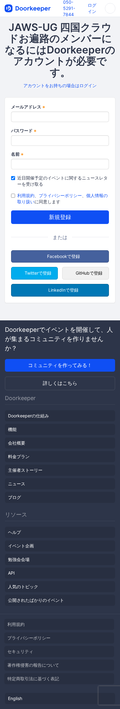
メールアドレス (28, 107)
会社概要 (16, 442)
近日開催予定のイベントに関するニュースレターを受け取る (62, 181)
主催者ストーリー (25, 470)
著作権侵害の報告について (33, 665)
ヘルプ (14, 532)
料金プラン (19, 456)
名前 (17, 154)
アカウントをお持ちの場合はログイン (60, 85)
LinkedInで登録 (63, 290)
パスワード (24, 131)
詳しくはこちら (60, 383)
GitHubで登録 (89, 273)
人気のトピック (23, 586)
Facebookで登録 (63, 256)
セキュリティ (20, 651)
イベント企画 (21, 545)
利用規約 (25, 195)
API (11, 573)
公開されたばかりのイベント (36, 600)
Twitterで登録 (38, 273)
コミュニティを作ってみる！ (60, 365)
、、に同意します (62, 198)
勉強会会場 (19, 559)
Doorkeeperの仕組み (28, 415)
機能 (12, 429)
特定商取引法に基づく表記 (33, 678)
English (15, 698)
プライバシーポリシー (60, 195)
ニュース (16, 483)
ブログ (14, 497)
